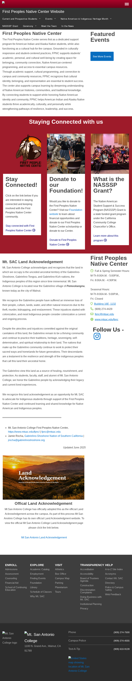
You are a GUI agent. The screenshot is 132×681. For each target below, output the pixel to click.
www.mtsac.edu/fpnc (106, 319)
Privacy (84, 608)
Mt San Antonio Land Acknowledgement (44, 537)
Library (33, 587)
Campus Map (62, 578)
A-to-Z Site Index (114, 569)
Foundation (36, 582)
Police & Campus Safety (114, 588)
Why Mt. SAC (37, 596)
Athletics (59, 569)
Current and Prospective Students (19, 18)
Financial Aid (11, 582)
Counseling (11, 578)
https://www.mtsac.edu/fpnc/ (24, 431)
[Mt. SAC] (27, 3)
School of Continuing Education (16, 588)
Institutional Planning (91, 604)
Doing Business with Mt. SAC (91, 598)
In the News (67, 25)
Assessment (12, 573)
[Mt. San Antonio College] (80, 664)
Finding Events (38, 578)
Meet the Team (49, 25)
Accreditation (87, 569)
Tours (58, 591)
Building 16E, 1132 (105, 304)
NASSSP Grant (10, 25)
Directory (110, 582)
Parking (59, 582)
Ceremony (28, 25)
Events (49, 18)
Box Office (60, 573)
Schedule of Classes (41, 591)
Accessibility (86, 573)
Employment (36, 573)
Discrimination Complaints (87, 591)
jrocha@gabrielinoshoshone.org (26, 440)
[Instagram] (97, 338)
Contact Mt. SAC (114, 578)
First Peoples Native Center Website (33, 11)
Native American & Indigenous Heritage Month (84, 18)
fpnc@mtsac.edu (51, 431)
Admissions (11, 569)
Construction (87, 585)
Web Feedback (113, 594)
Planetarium (61, 587)
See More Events (102, 56)
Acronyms (110, 573)
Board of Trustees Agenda (89, 579)
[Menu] (127, 3)
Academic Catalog (39, 569)
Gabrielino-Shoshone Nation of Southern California (53, 436)
